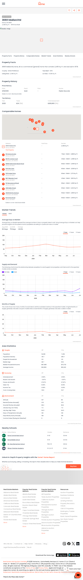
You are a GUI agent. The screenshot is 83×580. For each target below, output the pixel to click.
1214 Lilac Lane (10, 168)
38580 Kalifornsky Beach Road (15, 164)
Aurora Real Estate (29, 497)
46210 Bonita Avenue (12, 193)
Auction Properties (67, 492)
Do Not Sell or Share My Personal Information (60, 572)
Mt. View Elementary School (16, 444)
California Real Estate (11, 503)
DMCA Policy (39, 572)
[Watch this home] (69, 10)
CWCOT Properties (67, 509)
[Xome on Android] (74, 555)
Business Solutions (67, 495)
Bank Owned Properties (69, 516)
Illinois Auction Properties (50, 525)
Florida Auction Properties (51, 520)
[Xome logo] (41, 3)
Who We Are (8, 544)
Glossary (38, 544)
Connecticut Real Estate (12, 509)
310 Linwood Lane (11, 154)
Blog (45, 544)
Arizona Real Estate (10, 498)
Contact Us (18, 544)
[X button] (73, 543)
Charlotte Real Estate (30, 513)
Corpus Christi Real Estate (32, 524)
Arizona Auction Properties (51, 523)
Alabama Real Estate (11, 492)
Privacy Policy (43, 568)
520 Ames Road (10, 198)
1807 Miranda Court (12, 178)
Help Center (28, 544)
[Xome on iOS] (62, 555)
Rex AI (29, 547)
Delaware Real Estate (11, 512)
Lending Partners (67, 501)
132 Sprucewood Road (12, 183)
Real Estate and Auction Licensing (15, 562)
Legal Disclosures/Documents (14, 547)
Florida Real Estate (10, 520)
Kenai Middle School (14, 440)
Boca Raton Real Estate (31, 502)
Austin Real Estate (29, 500)
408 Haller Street (11, 188)
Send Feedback (41, 479)
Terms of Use (30, 568)
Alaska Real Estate (10, 495)
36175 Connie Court (12, 159)
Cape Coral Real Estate (31, 510)
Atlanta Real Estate (29, 494)
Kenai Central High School (16, 435)
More (5, 523)
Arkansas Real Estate (11, 501)
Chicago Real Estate (30, 516)
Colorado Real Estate (11, 506)
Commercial (65, 498)
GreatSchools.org (65, 452)
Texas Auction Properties (50, 497)
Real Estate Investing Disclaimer (23, 572)
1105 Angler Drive (11, 173)
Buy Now (73, 466)
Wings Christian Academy (16, 448)
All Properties (46, 494)
